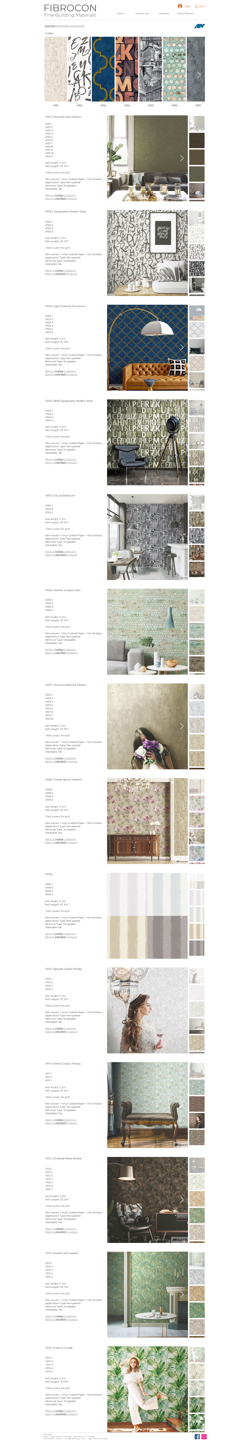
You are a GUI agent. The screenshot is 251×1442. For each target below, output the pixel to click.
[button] (201, 6)
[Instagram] (204, 1436)
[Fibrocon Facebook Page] (197, 1436)
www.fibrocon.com (97, 1439)
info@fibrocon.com (74, 1439)
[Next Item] (199, 75)
